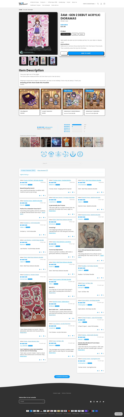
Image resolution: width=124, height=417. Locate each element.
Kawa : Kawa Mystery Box (31, 341)
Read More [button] (52, 211)
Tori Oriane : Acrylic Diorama (61, 324)
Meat (81, 34)
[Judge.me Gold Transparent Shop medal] (65, 154)
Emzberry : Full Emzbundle (32, 223)
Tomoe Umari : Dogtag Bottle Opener (60, 181)
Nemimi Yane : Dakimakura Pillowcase (59, 302)
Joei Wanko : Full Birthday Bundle (34, 240)
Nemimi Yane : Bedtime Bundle (91, 197)
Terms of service (67, 413)
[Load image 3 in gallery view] (43, 61)
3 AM (20, 10)
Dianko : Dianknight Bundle (90, 335)
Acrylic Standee (28, 10)
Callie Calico (65, 34)
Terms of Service (66, 393)
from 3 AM (64, 21)
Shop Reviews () (42, 170)
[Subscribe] (43, 401)
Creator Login (56, 393)
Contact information (85, 413)
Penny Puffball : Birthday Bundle (33, 180)
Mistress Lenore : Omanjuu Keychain (64, 197)
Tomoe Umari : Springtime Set (91, 359)
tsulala (22, 84)
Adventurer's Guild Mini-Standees (93, 111)
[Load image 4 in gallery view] (52, 61)
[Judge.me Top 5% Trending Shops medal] (80, 154)
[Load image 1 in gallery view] (23, 61)
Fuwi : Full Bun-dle (87, 283)
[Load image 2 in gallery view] (33, 61)
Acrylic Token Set (47, 111)
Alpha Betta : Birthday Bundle (91, 300)
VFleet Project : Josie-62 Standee (92, 318)
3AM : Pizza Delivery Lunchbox (62, 242)
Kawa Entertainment (39, 413)
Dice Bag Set (24, 111)
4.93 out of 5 (48, 127)
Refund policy (52, 413)
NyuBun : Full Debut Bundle (90, 266)
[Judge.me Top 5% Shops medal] (73, 154)
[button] (43, 2)
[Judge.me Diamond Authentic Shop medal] (44, 154)
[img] (44, 127)
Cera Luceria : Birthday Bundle (62, 279)
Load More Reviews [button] (62, 376)
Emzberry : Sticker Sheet (31, 275)
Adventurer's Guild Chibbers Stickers (72, 111)
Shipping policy (75, 413)
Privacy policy (59, 413)
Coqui (74, 34)
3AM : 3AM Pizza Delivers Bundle (91, 180)
